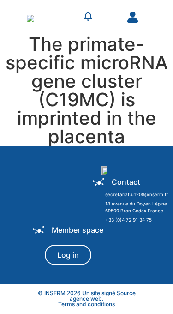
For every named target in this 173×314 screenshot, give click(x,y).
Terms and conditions (86, 304)
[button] (67, 17)
